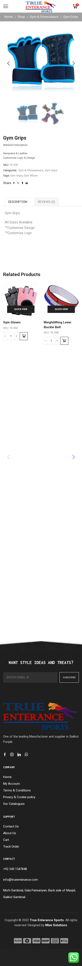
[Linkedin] (19, 754)
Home (8, 17)
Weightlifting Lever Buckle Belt (57, 324)
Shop (21, 17)
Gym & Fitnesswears (44, 17)
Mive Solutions (56, 925)
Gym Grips (70, 17)
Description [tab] (17, 202)
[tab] (17, 202)
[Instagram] (12, 754)
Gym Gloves (12, 322)
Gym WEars (31, 175)
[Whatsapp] (26, 754)
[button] (8, 63)
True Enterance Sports (47, 920)
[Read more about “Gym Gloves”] (24, 336)
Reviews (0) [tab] (46, 202)
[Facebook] (5, 754)
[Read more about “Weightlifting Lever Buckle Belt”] (64, 341)
